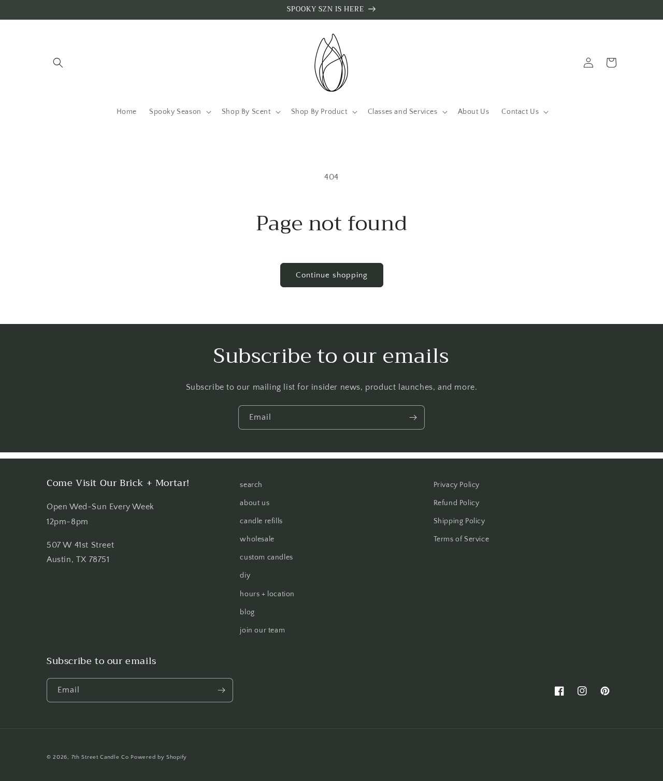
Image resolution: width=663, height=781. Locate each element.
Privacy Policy (457, 485)
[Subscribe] (412, 417)
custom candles (266, 557)
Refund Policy (457, 503)
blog (247, 612)
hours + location (267, 594)
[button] (58, 62)
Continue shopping (332, 275)
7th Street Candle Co (100, 757)
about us (254, 503)
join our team (262, 630)
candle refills (261, 521)
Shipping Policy (459, 521)
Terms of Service (461, 539)
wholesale (257, 539)
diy (245, 575)
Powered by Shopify (159, 757)
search (251, 485)
